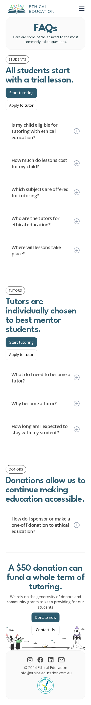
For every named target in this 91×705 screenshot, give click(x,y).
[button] (80, 8)
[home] (30, 8)
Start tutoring (21, 92)
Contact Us (45, 629)
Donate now (45, 617)
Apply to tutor (21, 105)
